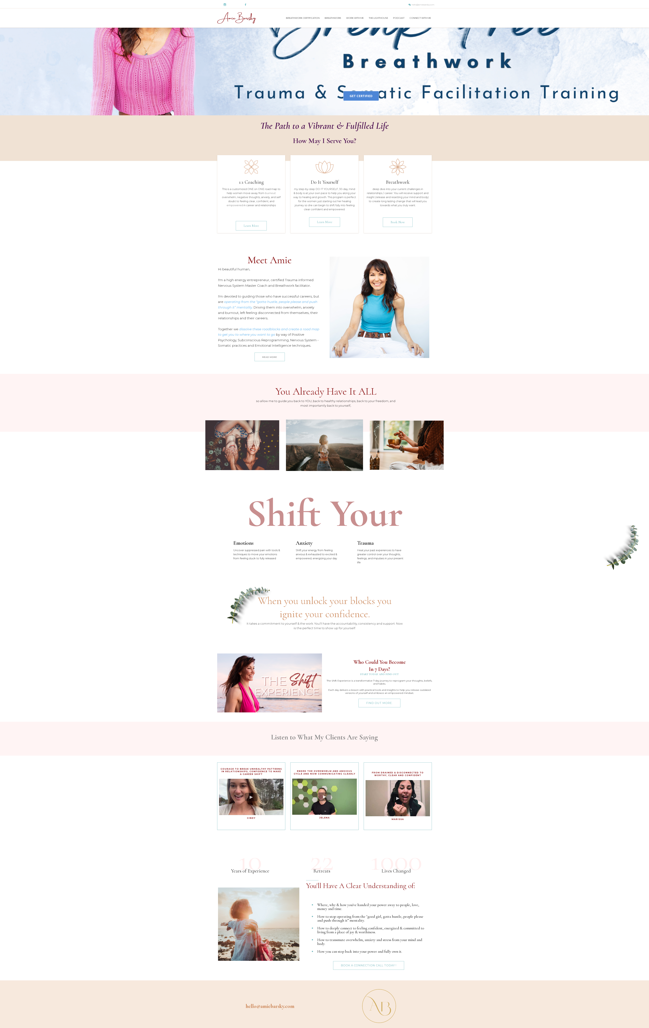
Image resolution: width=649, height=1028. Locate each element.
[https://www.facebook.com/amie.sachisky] (245, 4)
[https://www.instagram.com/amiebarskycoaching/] (225, 4)
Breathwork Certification (303, 18)
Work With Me (355, 18)
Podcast (398, 18)
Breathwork (333, 18)
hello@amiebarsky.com (423, 4)
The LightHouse (378, 18)
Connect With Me (420, 18)
